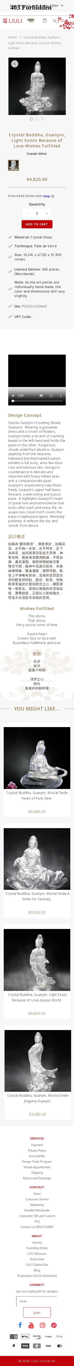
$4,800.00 (37, 1013)
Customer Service (37, 1199)
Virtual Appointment (37, 1167)
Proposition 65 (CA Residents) (37, 1276)
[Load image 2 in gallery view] (37, 118)
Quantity (37, 204)
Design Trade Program (37, 1161)
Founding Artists (37, 1248)
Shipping (37, 1173)
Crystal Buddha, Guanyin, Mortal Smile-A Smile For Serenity (37, 896)
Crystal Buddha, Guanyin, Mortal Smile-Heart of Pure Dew (37, 795)
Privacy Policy (37, 1150)
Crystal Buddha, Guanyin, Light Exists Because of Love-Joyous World (37, 997)
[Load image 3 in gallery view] (42, 118)
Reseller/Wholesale (37, 1210)
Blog (37, 1270)
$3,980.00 (37, 1114)
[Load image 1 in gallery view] (31, 118)
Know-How (37, 1259)
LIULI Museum (37, 1254)
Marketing (37, 1205)
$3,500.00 (37, 912)
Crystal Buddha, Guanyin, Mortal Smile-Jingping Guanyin (38, 1098)
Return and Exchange (37, 1178)
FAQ (37, 1221)
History (37, 1242)
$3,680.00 (37, 811)
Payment (37, 1145)
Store (37, 1194)
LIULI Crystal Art (43, 1361)
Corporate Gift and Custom (37, 1216)
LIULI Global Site (37, 1265)
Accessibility (37, 1156)
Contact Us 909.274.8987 (37, 1227)
